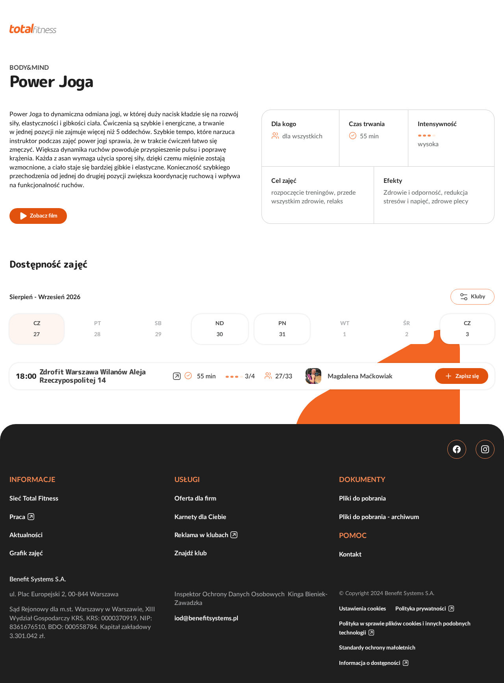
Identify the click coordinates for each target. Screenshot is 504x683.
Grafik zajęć (26, 552)
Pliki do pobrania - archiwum (379, 516)
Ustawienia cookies (362, 608)
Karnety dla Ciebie (200, 516)
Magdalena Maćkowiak (360, 376)
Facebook (456, 449)
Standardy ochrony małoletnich (377, 647)
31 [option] (282, 328)
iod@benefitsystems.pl (206, 618)
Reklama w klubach (201, 534)
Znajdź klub (190, 552)
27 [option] (36, 328)
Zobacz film (43, 215)
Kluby (478, 296)
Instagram (485, 449)
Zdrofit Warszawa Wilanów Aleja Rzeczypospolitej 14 (92, 376)
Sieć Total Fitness (33, 498)
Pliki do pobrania (362, 498)
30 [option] (219, 328)
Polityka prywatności (420, 608)
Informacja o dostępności (369, 663)
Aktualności (26, 534)
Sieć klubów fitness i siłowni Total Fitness (33, 28)
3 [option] (467, 328)
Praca (17, 516)
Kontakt (350, 554)
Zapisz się (467, 376)
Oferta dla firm (195, 498)
